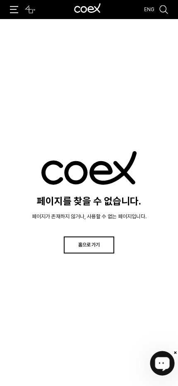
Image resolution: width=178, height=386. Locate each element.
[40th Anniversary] (30, 9)
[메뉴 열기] (14, 9)
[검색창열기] (163, 9)
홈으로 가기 (89, 244)
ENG (149, 9)
